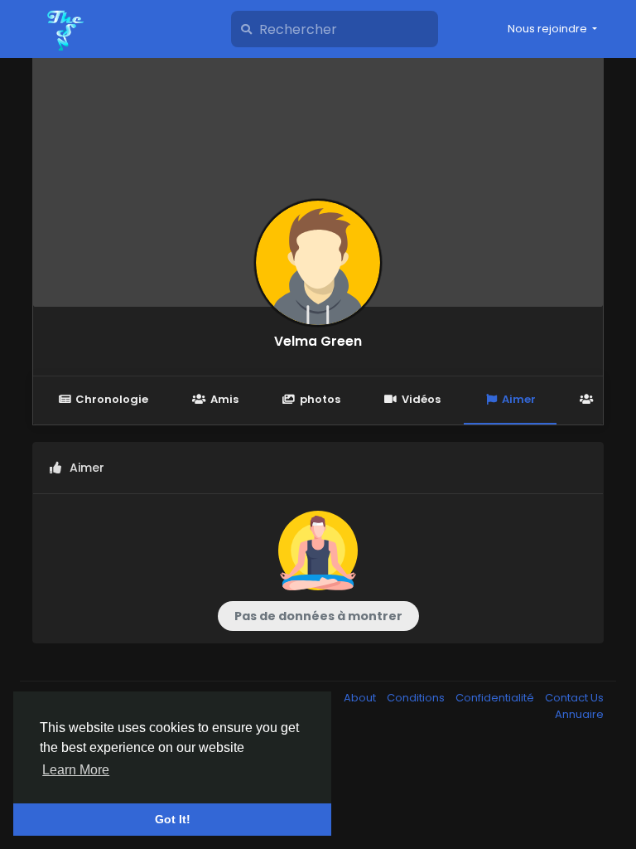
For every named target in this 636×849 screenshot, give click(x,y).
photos (320, 399)
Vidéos (421, 399)
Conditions (417, 698)
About (361, 698)
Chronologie (111, 399)
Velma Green (318, 341)
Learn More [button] (75, 770)
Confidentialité (496, 698)
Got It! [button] (172, 819)
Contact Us (574, 698)
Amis (224, 399)
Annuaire (579, 714)
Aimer (519, 399)
